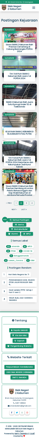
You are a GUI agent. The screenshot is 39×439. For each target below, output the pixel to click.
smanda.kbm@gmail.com (20, 406)
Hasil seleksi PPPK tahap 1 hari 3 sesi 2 (21, 291)
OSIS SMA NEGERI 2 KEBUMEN (19, 372)
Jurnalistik (9, 30)
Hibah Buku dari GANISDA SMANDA (21, 299)
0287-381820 (20, 403)
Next (14, 209)
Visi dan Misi (21, 335)
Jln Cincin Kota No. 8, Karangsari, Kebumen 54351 (20, 2)
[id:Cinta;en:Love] (24, 436)
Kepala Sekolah (21, 330)
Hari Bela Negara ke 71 (18, 274)
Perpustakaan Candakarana (19, 367)
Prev (9, 203)
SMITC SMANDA (19, 377)
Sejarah (20, 341)
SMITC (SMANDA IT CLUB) (25, 433)
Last (23, 209)
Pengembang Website (21, 346)
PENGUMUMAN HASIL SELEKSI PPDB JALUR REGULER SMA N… (22, 282)
